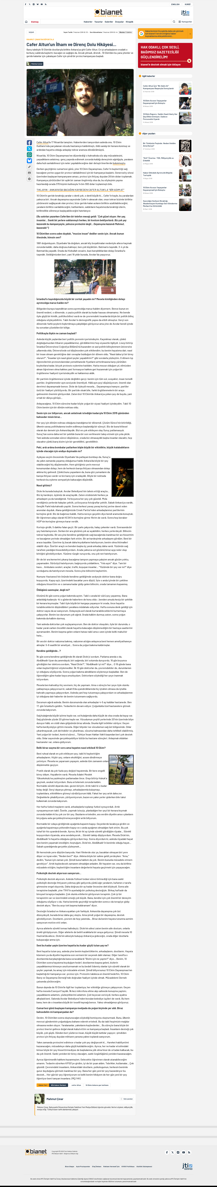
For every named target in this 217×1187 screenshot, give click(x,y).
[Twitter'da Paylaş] (29, 148)
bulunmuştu (119, 163)
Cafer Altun (42, 142)
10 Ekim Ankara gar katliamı (97, 1085)
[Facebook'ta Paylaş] (29, 142)
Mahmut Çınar (55, 1099)
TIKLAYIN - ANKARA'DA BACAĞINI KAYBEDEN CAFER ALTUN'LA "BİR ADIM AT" (80, 189)
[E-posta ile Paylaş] (29, 172)
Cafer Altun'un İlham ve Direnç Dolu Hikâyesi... (71, 44)
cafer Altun (76, 1085)
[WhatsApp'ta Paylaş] (29, 154)
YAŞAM (31, 32)
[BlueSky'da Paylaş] (29, 160)
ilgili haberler (148, 76)
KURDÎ (187, 4)
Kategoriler (187, 22)
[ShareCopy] (29, 166)
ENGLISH (175, 4)
